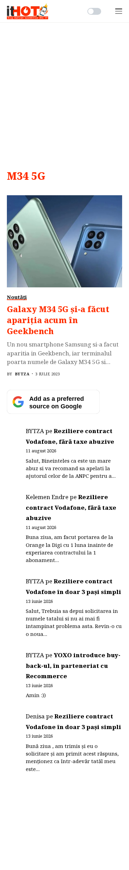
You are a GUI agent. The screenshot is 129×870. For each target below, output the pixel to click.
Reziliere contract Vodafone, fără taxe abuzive (71, 507)
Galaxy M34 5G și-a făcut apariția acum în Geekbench (58, 320)
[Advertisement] (64, 90)
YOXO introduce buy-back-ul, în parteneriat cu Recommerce (73, 665)
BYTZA (22, 374)
